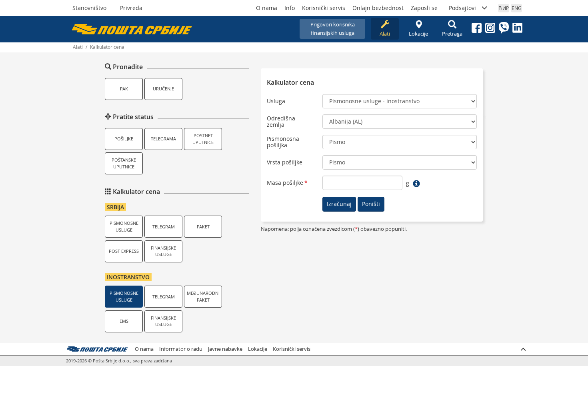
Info (289, 8)
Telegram (163, 227)
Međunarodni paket (203, 296)
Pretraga (452, 33)
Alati (385, 33)
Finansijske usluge (163, 251)
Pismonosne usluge (124, 226)
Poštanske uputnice (124, 163)
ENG (517, 8)
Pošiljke (123, 139)
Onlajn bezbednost (378, 8)
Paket (203, 227)
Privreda (131, 8)
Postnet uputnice (203, 138)
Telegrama (163, 139)
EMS (124, 321)
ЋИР (504, 8)
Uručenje (163, 89)
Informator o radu (180, 349)
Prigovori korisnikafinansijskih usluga (332, 28)
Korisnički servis (323, 8)
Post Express (124, 251)
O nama (266, 8)
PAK (124, 89)
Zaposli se (424, 8)
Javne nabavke (225, 349)
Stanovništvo (89, 8)
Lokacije (418, 33)
